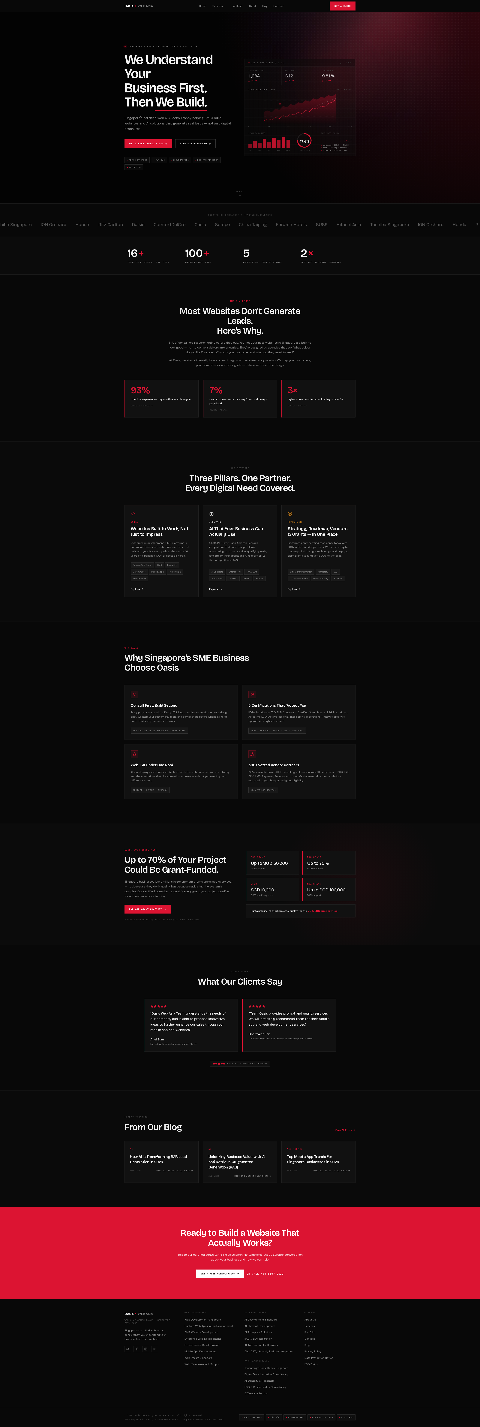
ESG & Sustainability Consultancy (265, 1387)
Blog (264, 6)
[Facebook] (137, 1349)
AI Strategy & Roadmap (259, 1380)
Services (217, 6)
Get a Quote (342, 5)
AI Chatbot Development (259, 1326)
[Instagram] (145, 1349)
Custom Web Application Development (208, 1326)
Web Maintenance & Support (202, 1364)
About (252, 6)
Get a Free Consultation (146, 143)
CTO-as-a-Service (256, 1393)
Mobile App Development (200, 1351)
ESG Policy (311, 1364)
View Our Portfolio (193, 143)
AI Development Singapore (261, 1319)
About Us (310, 1319)
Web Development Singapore (202, 1319)
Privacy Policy (312, 1351)
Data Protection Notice (318, 1358)
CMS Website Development (201, 1332)
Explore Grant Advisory (145, 909)
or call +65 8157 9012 (265, 1273)
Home (202, 6)
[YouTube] (155, 1349)
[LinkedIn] (127, 1349)
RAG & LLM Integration (258, 1338)
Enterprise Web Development (202, 1338)
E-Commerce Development (201, 1345)
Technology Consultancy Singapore (266, 1368)
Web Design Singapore (198, 1358)
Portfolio (237, 6)
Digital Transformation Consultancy (266, 1374)
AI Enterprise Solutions (258, 1332)
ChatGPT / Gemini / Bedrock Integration (268, 1351)
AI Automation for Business (261, 1345)
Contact (278, 6)
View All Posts (343, 1130)
